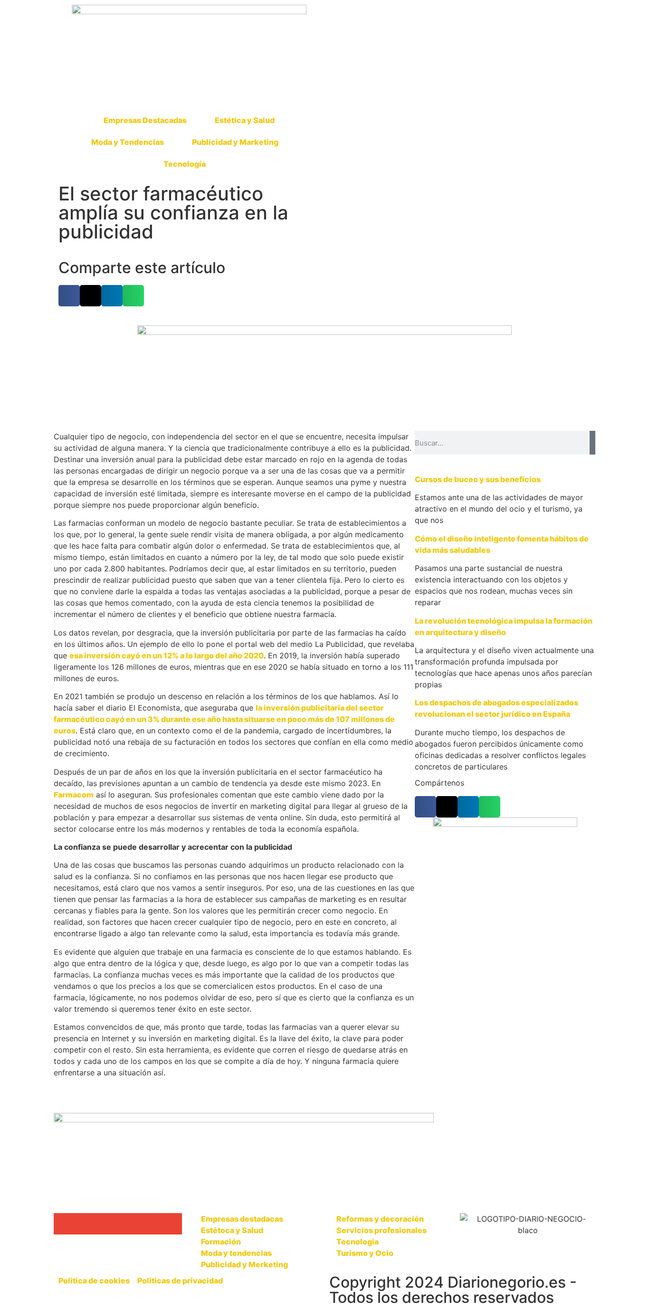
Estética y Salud (245, 120)
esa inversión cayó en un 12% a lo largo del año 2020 (166, 655)
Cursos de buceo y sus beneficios (478, 479)
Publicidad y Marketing (235, 142)
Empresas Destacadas (145, 120)
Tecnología (184, 164)
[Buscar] (592, 443)
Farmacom (74, 794)
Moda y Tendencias (127, 142)
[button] (69, 295)
